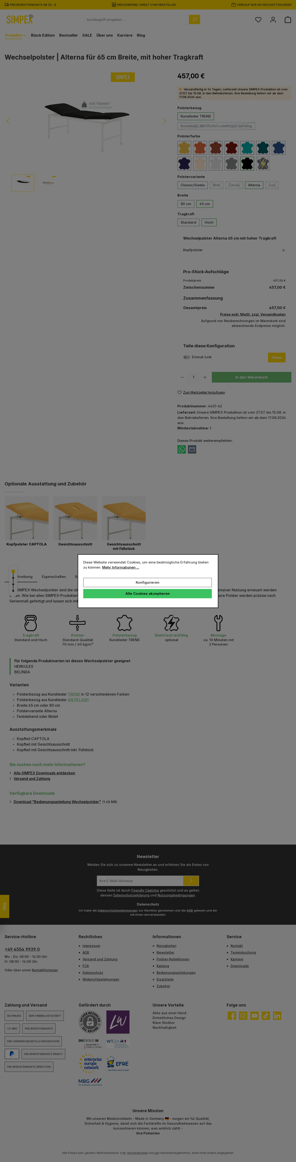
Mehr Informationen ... (120, 567)
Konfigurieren (147, 582)
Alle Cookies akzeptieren (147, 593)
